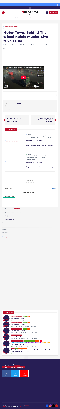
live (54, 95)
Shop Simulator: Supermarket (33, 342)
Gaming (14, 44)
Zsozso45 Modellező (9, 219)
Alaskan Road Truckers (32, 136)
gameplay (47, 95)
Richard (7, 44)
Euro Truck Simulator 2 (29, 340)
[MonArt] (5, 239)
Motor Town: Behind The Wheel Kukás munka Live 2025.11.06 (23, 18)
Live (18, 44)
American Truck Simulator (17, 340)
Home (3, 18)
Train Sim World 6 (45, 342)
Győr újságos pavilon (9, 216)
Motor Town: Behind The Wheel (28, 44)
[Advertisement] (30, 249)
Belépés (54, 188)
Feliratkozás (53, 12)
